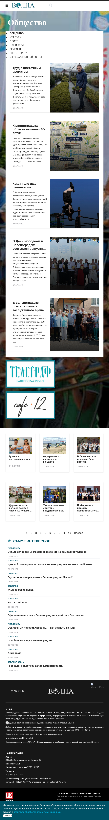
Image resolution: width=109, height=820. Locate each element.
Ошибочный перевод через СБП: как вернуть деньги (41, 627)
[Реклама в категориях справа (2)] (54, 405)
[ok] (12, 691)
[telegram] (23, 691)
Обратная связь (16, 662)
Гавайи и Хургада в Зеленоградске (30, 640)
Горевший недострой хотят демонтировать (35, 665)
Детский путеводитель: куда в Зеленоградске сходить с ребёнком (50, 564)
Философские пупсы (21, 589)
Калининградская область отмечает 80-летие (29, 129)
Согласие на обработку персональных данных (78, 793)
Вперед (78, 533)
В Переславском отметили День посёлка (86, 459)
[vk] (15, 691)
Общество (13, 561)
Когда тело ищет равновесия (25, 185)
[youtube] (19, 691)
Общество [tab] (17, 33)
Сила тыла (14, 653)
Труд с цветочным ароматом (27, 69)
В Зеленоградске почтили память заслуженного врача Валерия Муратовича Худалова (29, 310)
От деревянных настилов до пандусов (52, 459)
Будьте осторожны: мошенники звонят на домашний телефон (47, 551)
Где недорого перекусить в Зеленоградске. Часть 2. (40, 577)
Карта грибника (17, 602)
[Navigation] (7, 5)
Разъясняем (14, 548)
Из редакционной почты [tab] (26, 57)
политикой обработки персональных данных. (37, 812)
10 (69, 533)
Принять (7, 815)
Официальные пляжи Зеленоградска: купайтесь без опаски (46, 615)
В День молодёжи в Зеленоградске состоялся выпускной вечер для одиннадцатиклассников (32, 248)
